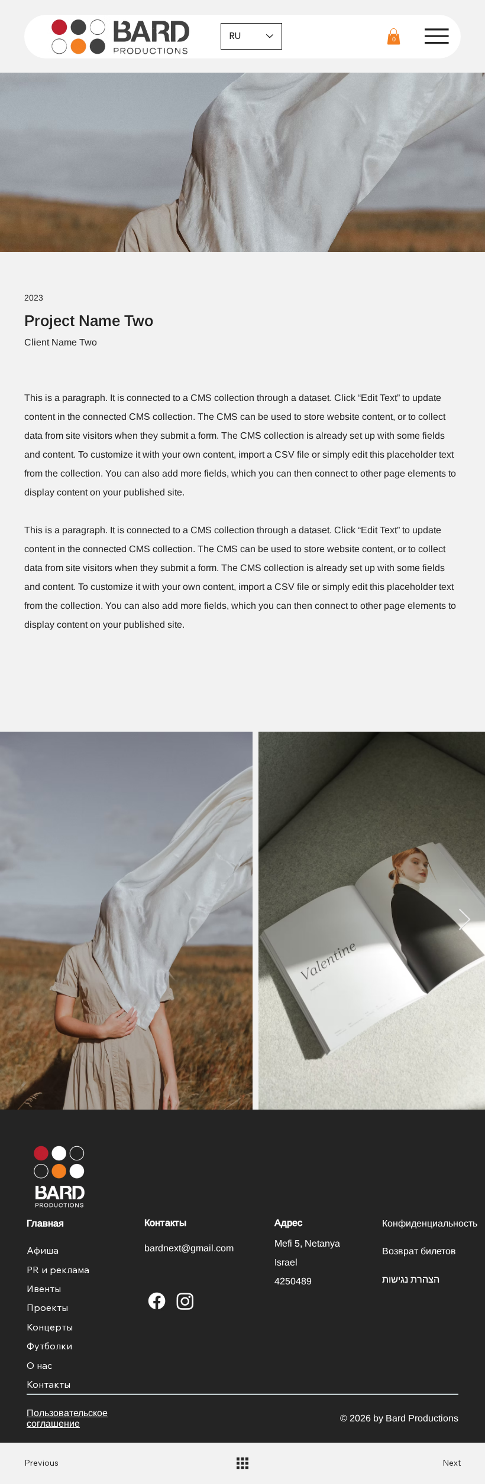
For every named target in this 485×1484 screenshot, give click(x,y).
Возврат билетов (419, 1251)
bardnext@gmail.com (189, 1248)
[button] (393, 36)
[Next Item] (464, 920)
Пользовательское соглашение (67, 1418)
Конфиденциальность (429, 1223)
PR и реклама (58, 1270)
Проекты (47, 1307)
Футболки (49, 1346)
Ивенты (44, 1288)
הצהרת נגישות (410, 1279)
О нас (40, 1365)
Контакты (48, 1384)
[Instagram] (185, 1301)
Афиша (43, 1250)
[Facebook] (157, 1301)
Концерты (50, 1327)
